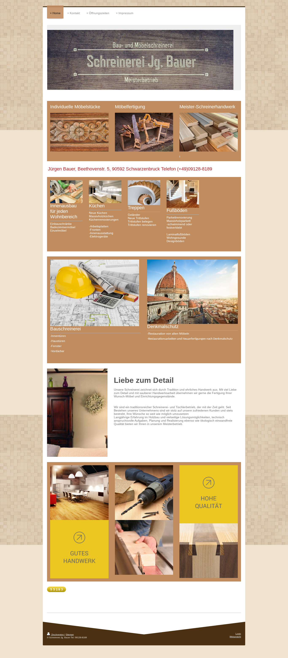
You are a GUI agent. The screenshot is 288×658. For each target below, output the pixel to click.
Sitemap (70, 634)
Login (238, 634)
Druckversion (58, 634)
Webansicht (235, 636)
